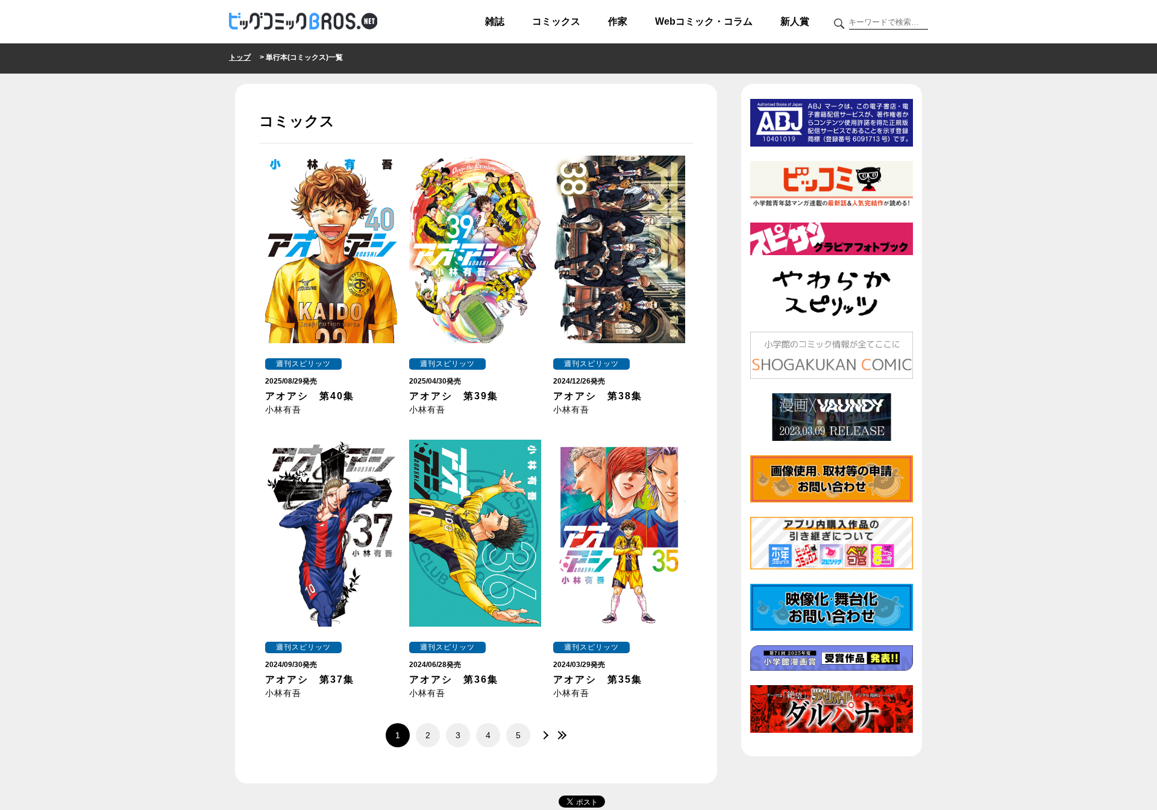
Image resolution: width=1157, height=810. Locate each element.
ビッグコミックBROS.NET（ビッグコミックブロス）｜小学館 (303, 22)
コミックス (556, 21)
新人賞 (794, 21)
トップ (240, 57)
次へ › (542, 735)
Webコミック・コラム (704, 21)
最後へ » (560, 735)
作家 (617, 21)
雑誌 (494, 21)
